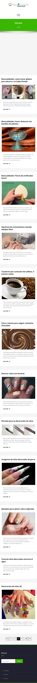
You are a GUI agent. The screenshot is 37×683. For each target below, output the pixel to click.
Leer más (5, 109)
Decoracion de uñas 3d (11, 586)
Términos (5, 674)
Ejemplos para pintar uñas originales (17, 509)
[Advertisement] (18, 56)
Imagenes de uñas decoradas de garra (18, 459)
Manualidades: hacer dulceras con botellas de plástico (16, 122)
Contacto (5, 678)
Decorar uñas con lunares (12, 373)
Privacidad (6, 670)
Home (18, 27)
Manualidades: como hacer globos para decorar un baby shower (16, 80)
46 (26, 639)
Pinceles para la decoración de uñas (17, 421)
